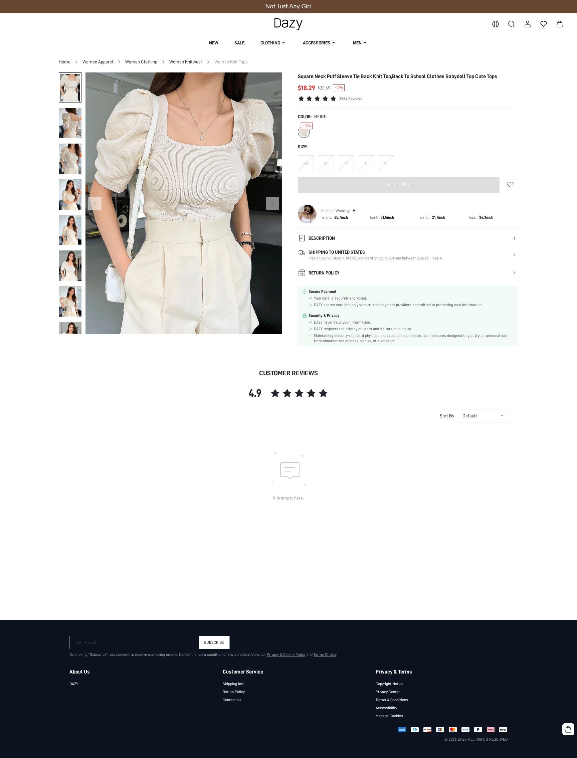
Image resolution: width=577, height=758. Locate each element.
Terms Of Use (325, 654)
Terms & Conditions (392, 700)
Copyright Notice (389, 684)
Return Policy (234, 692)
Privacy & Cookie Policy (286, 654)
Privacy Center (388, 692)
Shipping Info (233, 684)
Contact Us (232, 700)
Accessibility (386, 708)
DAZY (73, 684)
